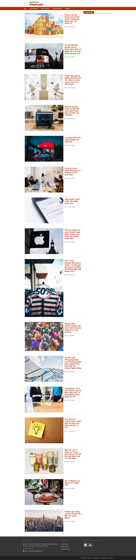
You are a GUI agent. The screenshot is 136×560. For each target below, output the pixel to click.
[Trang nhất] (25, 8)
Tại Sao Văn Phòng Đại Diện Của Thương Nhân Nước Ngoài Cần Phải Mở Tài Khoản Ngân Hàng (73, 363)
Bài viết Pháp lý (65, 546)
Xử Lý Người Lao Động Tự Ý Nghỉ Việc (72, 483)
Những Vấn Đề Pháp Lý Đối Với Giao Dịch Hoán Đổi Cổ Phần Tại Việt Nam (72, 111)
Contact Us (110, 558)
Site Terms (83, 558)
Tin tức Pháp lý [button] (33, 8)
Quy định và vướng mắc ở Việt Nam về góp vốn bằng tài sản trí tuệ (73, 423)
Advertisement (95, 558)
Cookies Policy (103, 558)
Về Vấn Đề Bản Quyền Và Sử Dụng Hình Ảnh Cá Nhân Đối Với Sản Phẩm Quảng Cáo (73, 49)
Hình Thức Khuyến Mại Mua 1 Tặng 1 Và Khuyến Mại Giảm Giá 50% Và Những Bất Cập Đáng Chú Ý (73, 266)
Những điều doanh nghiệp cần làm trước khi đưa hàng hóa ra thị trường (73, 328)
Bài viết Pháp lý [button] (45, 8)
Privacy (89, 558)
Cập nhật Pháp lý (65, 549)
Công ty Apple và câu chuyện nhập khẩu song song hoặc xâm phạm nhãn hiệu (72, 234)
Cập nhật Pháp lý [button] (57, 8)
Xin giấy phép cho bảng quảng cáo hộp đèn (73, 139)
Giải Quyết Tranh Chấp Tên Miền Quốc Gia (72, 201)
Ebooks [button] (67, 8)
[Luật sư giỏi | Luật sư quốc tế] (34, 3)
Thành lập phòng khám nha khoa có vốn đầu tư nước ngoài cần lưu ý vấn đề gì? (73, 80)
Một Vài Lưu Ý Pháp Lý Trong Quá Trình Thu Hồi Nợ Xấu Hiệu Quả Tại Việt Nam (73, 454)
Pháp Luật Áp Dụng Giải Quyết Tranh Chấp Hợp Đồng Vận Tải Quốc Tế (72, 19)
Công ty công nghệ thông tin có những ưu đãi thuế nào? (73, 171)
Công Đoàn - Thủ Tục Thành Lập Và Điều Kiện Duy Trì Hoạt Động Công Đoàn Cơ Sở (73, 392)
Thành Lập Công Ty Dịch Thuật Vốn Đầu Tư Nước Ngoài (73, 515)
